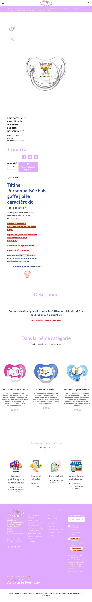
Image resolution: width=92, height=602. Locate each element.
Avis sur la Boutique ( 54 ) (17, 576)
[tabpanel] (46, 385)
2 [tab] (24, 425)
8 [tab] (44, 425)
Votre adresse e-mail (76, 515)
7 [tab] (41, 425)
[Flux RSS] (29, 576)
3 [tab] (27, 425)
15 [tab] (68, 425)
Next (85, 379)
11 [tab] (54, 425)
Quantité (12, 163)
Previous (6, 379)
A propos (51, 527)
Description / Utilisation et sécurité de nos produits (35, 523)
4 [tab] (31, 425)
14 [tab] (64, 425)
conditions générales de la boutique (76, 543)
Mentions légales (54, 518)
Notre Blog (31, 542)
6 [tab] (37, 425)
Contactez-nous (54, 533)
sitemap (51, 536)
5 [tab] (34, 425)
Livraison (51, 515)
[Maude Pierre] (46, 3)
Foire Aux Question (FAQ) (34, 537)
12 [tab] (58, 425)
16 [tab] (71, 425)
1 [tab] (21, 425)
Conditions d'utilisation (52, 522)
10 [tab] (51, 425)
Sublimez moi (41, 593)
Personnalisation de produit (28, 167)
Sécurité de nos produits (33, 516)
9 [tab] (48, 425)
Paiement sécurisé (55, 530)
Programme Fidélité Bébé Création (35, 529)
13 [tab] (61, 425)
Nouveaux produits (35, 533)
